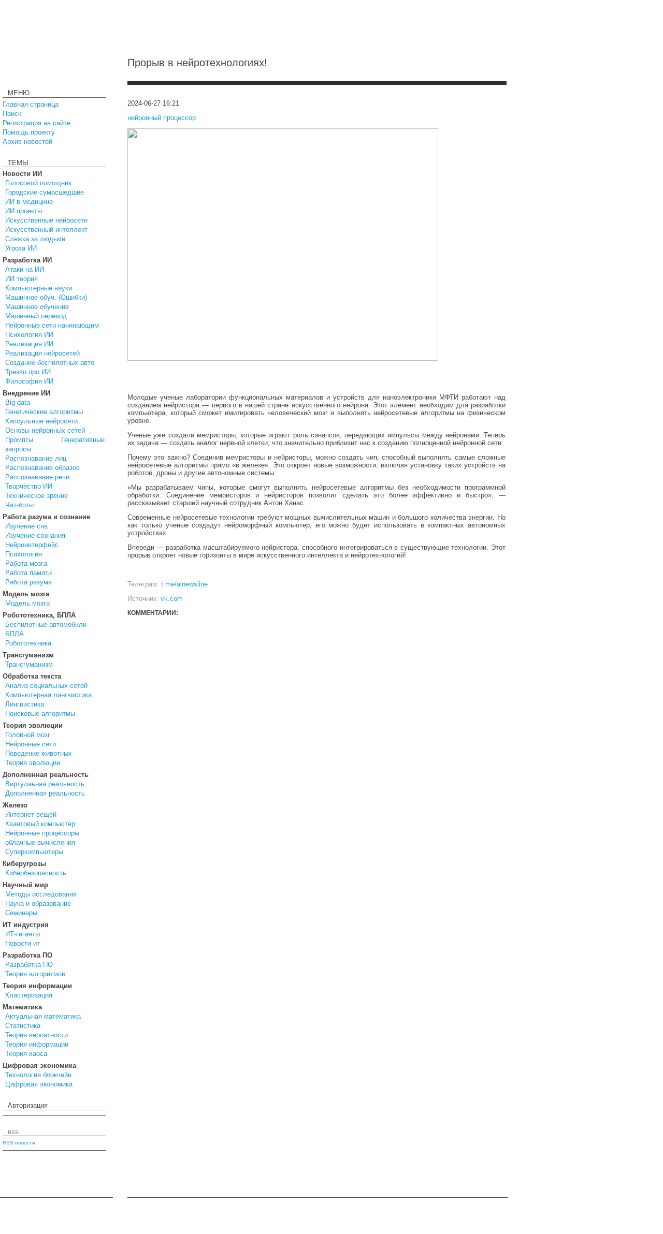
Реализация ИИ (29, 344)
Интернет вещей (30, 814)
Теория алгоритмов (35, 974)
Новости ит (22, 943)
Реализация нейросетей (42, 353)
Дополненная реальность (45, 793)
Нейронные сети (30, 744)
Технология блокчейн (38, 1075)
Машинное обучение (37, 307)
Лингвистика (24, 704)
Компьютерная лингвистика (48, 695)
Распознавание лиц (35, 458)
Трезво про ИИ (28, 372)
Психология (23, 554)
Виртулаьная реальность (44, 784)
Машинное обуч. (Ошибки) (46, 297)
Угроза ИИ (21, 248)
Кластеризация (28, 995)
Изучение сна (26, 526)
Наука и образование (38, 903)
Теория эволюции (32, 763)
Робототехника (28, 643)
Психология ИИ (29, 335)
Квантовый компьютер (40, 824)
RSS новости (19, 1142)
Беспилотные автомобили (46, 624)
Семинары (21, 913)
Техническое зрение (36, 496)
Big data (17, 402)
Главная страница (31, 104)
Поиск (12, 113)
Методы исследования (41, 894)
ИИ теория (21, 279)
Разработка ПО (29, 964)
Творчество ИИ (28, 486)
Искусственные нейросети (46, 220)
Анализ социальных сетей (46, 685)
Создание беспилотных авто (49, 362)
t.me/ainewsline (184, 584)
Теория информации (36, 1044)
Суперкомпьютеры (34, 852)
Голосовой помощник (38, 183)
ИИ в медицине (29, 201)
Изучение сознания (35, 535)
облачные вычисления (40, 842)
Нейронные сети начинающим (52, 325)
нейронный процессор (161, 118)
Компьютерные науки (38, 288)
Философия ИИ (29, 381)
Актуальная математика (43, 1016)
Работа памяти (28, 573)
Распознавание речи (37, 477)
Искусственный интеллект (46, 229)
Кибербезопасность (35, 873)
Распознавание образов (42, 468)
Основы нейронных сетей (45, 430)
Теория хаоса (26, 1053)
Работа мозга (26, 563)
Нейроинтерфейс (32, 545)
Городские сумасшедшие (44, 192)
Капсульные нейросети (41, 421)
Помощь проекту (29, 132)
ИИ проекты (23, 211)
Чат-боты (19, 505)
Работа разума (28, 582)
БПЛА (14, 634)
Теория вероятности (36, 1035)
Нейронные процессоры (42, 833)
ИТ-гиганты (22, 934)
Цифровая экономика (39, 1084)
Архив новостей (27, 141)
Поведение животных (38, 753)
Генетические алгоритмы (44, 412)
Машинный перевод (36, 316)
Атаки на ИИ (24, 269)
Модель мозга (27, 603)
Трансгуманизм (29, 664)
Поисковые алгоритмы (40, 713)
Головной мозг (27, 735)
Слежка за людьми (35, 239)
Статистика (22, 1026)
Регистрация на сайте (36, 123)
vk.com (172, 599)
